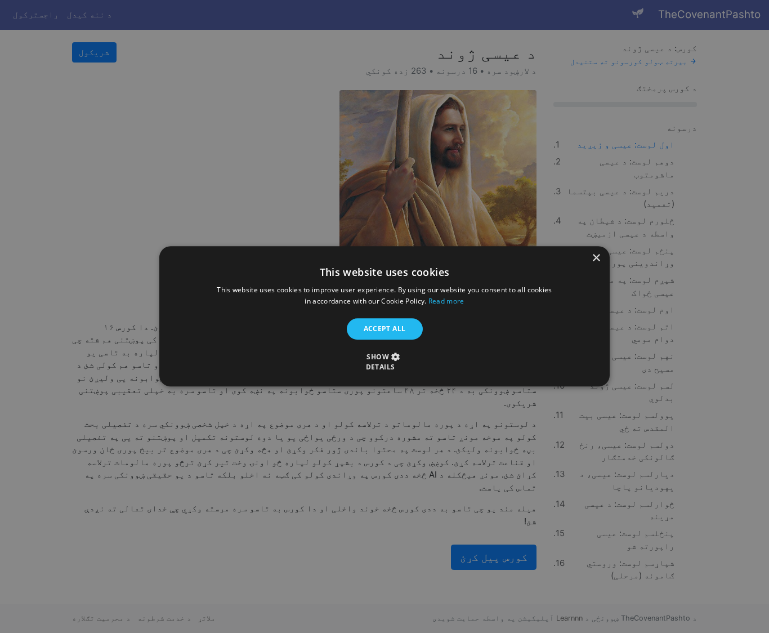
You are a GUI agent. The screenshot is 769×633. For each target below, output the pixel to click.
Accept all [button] (385, 328)
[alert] (384, 316)
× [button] (597, 258)
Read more (446, 301)
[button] (384, 362)
